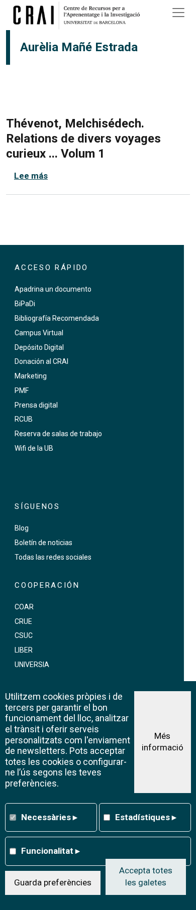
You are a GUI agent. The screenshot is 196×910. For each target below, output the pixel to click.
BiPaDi (25, 304)
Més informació (162, 742)
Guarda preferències (52, 882)
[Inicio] (80, 15)
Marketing (31, 376)
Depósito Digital (39, 347)
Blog (22, 528)
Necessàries (49, 817)
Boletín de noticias (43, 543)
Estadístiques (145, 817)
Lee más (31, 176)
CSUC (24, 635)
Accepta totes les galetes (145, 876)
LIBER (24, 650)
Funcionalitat (50, 851)
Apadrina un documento (53, 289)
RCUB (24, 419)
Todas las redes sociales (53, 557)
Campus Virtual (39, 333)
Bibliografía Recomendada (57, 318)
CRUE (23, 621)
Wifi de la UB (34, 448)
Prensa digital (36, 405)
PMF (22, 390)
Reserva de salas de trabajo (58, 434)
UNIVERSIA (32, 665)
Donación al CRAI (41, 361)
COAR (24, 607)
